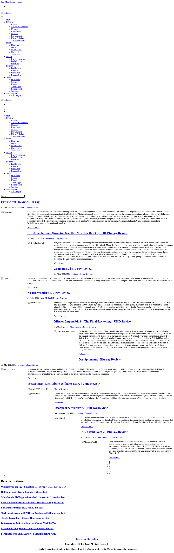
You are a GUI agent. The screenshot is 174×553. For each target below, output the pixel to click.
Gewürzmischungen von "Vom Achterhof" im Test (27, 528)
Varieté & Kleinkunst (19, 27)
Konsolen (15, 84)
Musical (14, 29)
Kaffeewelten (16, 31)
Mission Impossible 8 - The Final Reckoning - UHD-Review (92, 321)
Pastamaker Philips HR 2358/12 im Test (22, 507)
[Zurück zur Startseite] (6, 13)
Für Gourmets (16, 36)
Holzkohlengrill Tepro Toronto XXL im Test (24, 492)
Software (14, 82)
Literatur (9, 66)
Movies (9, 57)
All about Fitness (18, 40)
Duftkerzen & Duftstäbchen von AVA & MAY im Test (28, 523)
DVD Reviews (17, 61)
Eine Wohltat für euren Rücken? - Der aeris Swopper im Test (32, 502)
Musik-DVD (16, 50)
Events (14, 24)
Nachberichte (16, 52)
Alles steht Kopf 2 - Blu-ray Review (104, 432)
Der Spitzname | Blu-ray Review (100, 359)
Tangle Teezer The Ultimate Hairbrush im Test (25, 518)
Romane (14, 70)
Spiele (8, 77)
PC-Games (15, 80)
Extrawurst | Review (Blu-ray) (21, 202)
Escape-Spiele (17, 89)
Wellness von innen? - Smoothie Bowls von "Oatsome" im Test (33, 486)
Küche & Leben (17, 38)
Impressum (81, 539)
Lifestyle (9, 22)
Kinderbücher (16, 75)
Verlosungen (16, 96)
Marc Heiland (18, 207)
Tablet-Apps (16, 86)
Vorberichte (16, 54)
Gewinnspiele (11, 93)
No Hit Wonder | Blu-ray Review (48, 292)
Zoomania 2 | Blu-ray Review (73, 268)
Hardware (15, 45)
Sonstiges (15, 91)
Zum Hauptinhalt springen (11, 2)
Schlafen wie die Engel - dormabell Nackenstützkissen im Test (33, 497)
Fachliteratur (16, 68)
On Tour (14, 47)
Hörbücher (15, 73)
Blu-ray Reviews (18, 59)
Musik (8, 43)
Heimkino (15, 63)
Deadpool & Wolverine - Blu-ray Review (81, 407)
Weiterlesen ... (33, 227)
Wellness (14, 33)
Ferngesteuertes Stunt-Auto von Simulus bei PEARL (28, 533)
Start (8, 20)
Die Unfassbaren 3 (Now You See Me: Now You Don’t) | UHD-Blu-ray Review (77, 233)
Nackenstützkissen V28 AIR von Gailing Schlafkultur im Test (33, 513)
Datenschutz (92, 539)
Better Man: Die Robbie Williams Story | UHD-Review (64, 383)
